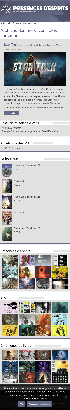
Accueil (6, 23)
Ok (21, 404)
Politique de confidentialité (39, 404)
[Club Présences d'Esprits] (35, 8)
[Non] (65, 397)
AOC (4, 148)
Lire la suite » (11, 113)
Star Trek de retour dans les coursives (32, 44)
